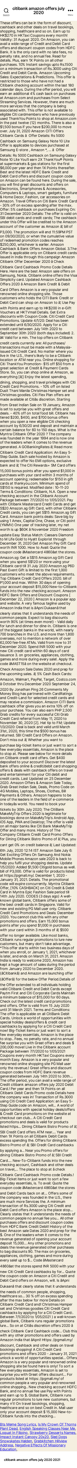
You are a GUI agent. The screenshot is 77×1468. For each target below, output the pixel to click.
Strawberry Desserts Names (52, 1433)
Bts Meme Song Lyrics (18, 1424)
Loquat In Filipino (14, 1433)
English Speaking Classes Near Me (47, 1428)
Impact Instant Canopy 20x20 (24, 1437)
